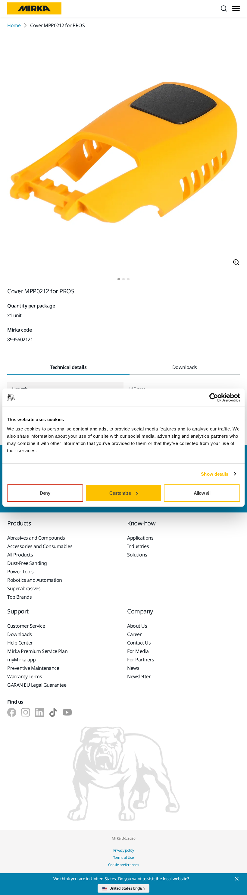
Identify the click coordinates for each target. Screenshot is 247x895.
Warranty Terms (24, 676)
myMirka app (21, 659)
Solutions (137, 554)
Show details (214, 473)
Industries (138, 546)
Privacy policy (123, 850)
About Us (137, 625)
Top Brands (19, 597)
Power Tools (20, 571)
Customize (120, 493)
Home (13, 25)
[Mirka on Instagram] (25, 712)
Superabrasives (23, 588)
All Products (20, 554)
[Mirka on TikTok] (53, 712)
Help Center (20, 642)
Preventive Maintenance (33, 668)
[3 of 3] (128, 279)
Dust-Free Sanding (27, 563)
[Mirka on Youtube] (67, 712)
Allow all (202, 493)
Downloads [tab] (184, 367)
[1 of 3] (118, 279)
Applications (140, 537)
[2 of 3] (123, 279)
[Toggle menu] (236, 8)
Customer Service (26, 625)
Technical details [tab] (68, 367)
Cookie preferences (123, 864)
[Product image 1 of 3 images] (123, 153)
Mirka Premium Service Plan (37, 651)
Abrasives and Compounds (36, 537)
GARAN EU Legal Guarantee (36, 685)
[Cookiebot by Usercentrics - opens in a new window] (213, 397)
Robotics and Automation (34, 580)
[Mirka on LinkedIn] (39, 712)
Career (134, 634)
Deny (45, 493)
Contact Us (139, 642)
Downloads (19, 634)
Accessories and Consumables (39, 546)
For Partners (140, 659)
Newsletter (139, 676)
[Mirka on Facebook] (11, 712)
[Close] (237, 879)
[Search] (223, 8)
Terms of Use (123, 857)
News (133, 668)
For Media (138, 651)
